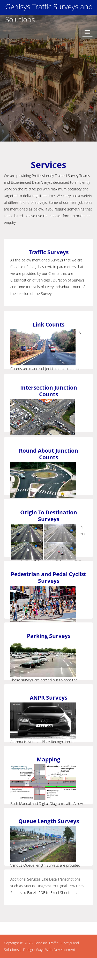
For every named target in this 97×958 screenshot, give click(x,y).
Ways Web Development (55, 949)
